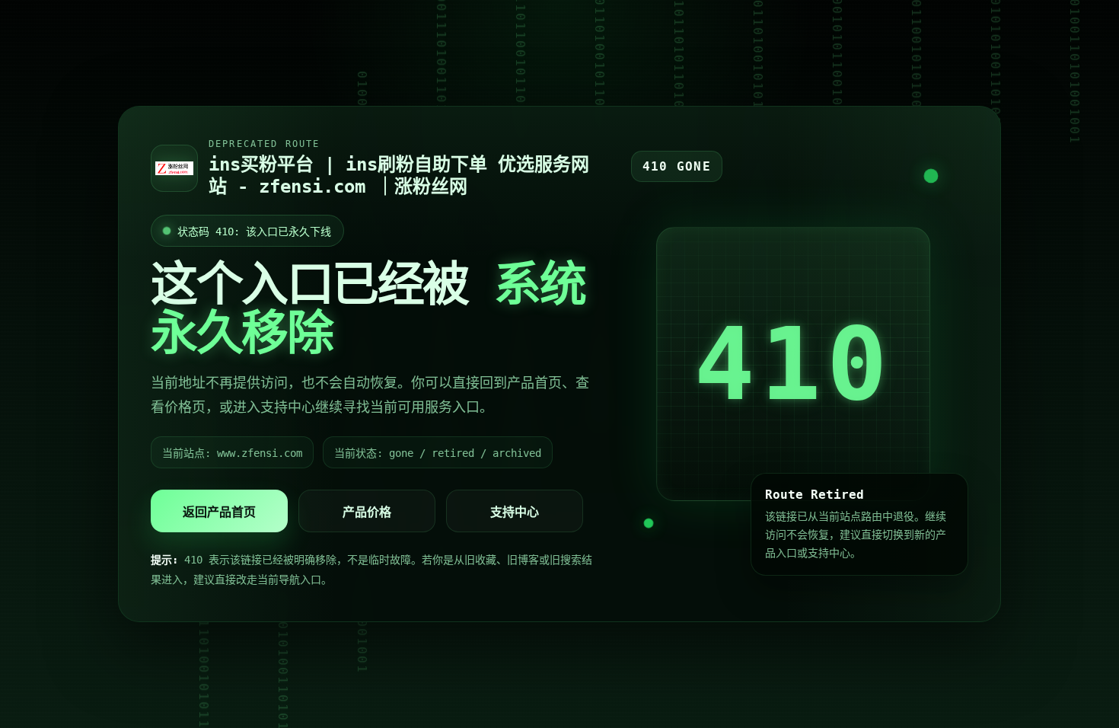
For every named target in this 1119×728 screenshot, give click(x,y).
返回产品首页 (219, 512)
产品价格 (367, 512)
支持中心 (514, 512)
